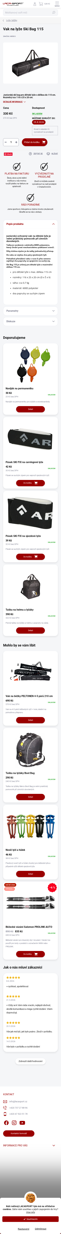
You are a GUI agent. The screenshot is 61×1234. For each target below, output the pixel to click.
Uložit (9, 154)
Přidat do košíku (32, 142)
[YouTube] (22, 1122)
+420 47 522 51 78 (18, 1114)
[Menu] (57, 4)
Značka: (9, 36)
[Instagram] (13, 1122)
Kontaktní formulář (19, 1133)
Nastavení (23, 1228)
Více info (30, 1212)
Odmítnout (40, 1228)
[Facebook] (6, 1122)
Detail (30, 409)
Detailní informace (13, 102)
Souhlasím (32, 1219)
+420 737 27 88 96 (18, 1108)
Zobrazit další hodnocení (30, 1061)
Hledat (54, 12)
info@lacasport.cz (18, 1101)
